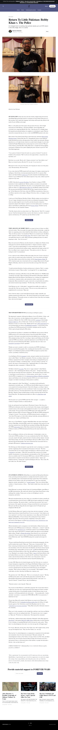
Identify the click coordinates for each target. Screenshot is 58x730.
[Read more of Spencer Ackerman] (10, 31)
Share (47, 31)
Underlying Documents (31, 10)
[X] (28, 723)
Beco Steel (28, 235)
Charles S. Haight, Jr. (13, 321)
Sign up (30, 725)
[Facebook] (30, 723)
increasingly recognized (14, 343)
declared (12, 452)
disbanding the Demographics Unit (29, 602)
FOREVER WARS (5, 724)
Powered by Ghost (52, 724)
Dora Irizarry (12, 620)
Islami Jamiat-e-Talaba (40, 259)
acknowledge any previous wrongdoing (18, 605)
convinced (38, 320)
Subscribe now (29, 220)
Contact (39, 10)
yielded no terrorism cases (27, 443)
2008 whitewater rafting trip (25, 187)
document (24, 356)
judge (35, 553)
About (22, 10)
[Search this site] (3, 6)
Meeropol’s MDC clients (27, 620)
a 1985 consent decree (42, 323)
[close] (57, 2)
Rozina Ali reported (25, 533)
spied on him (17, 427)
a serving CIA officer (24, 182)
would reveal (25, 174)
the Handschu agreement (31, 325)
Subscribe (52, 6)
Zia (46, 270)
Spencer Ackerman (16, 30)
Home (18, 10)
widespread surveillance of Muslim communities (37, 376)
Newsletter (11, 16)
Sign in (46, 6)
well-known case (21, 529)
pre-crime (21, 369)
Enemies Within (34, 205)
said (34, 549)
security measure (31, 482)
